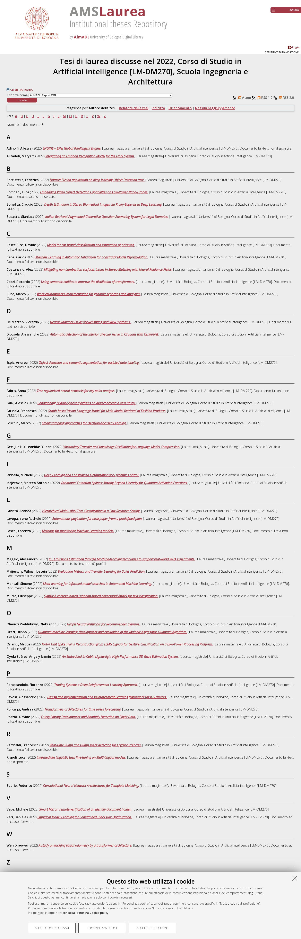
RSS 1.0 (266, 97)
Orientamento (180, 108)
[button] (22, 100)
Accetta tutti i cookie (153, 928)
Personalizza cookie (102, 928)
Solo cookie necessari (52, 928)
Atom (246, 97)
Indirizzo (158, 108)
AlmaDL (295, 10)
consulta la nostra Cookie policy (85, 913)
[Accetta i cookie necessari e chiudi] (294, 878)
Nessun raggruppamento (215, 108)
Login (296, 47)
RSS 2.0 (288, 97)
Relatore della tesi (133, 108)
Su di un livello (21, 90)
